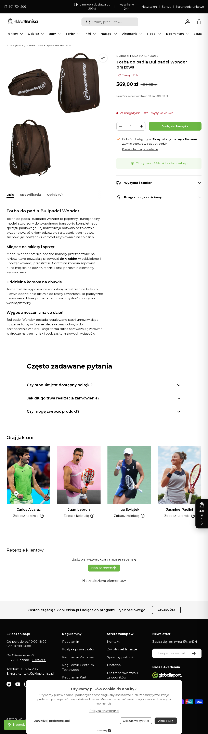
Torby (70, 34)
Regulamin (70, 641)
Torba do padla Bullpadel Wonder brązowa (49, 45)
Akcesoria (130, 34)
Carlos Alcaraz (28, 509)
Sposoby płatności (121, 657)
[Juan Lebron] (79, 475)
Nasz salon (149, 7)
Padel (151, 34)
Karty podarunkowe (190, 7)
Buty (52, 34)
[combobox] (109, 21)
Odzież (33, 34)
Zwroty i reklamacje (122, 649)
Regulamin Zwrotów (78, 657)
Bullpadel (122, 55)
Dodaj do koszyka (174, 126)
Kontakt (113, 641)
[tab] (10, 194)
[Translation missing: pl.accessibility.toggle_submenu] (21, 33)
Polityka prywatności (78, 649)
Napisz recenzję (104, 568)
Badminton (175, 34)
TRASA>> (39, 660)
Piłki (87, 34)
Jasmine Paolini (179, 509)
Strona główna (14, 45)
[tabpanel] (54, 269)
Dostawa (114, 665)
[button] (199, 21)
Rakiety (12, 34)
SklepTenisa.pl (22, 719)
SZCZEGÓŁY (166, 609)
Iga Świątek (129, 509)
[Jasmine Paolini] (179, 475)
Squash (199, 34)
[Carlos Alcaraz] (28, 475)
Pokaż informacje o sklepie (140, 149)
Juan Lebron (79, 509)
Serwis (166, 7)
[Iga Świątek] (129, 475)
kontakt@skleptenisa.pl (36, 673)
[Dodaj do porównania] (103, 58)
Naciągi (106, 34)
